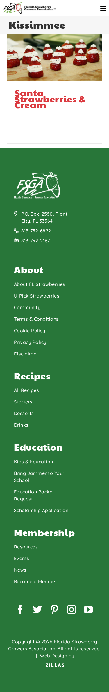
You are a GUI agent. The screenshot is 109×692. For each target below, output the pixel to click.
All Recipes (26, 390)
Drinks (21, 425)
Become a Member (35, 581)
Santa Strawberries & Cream (28, 84)
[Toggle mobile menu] (103, 8)
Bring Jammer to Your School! (39, 476)
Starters (23, 402)
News (20, 570)
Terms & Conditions (36, 319)
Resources (26, 547)
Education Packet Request (34, 495)
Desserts (24, 413)
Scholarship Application (41, 510)
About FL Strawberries (39, 284)
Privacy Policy (30, 342)
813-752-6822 (36, 231)
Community (27, 307)
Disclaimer (26, 354)
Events (21, 558)
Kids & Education (33, 462)
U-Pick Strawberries (36, 296)
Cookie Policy (29, 330)
